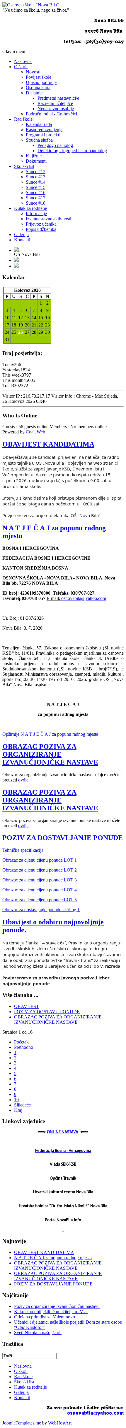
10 (16, 1099)
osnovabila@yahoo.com (83, 598)
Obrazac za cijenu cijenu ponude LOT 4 (39, 889)
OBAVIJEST (26, 1006)
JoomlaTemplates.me (21, 1422)
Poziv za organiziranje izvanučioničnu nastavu (57, 1306)
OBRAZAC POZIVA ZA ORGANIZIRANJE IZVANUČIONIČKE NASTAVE (50, 754)
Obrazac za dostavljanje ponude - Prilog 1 (41, 909)
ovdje (23, 779)
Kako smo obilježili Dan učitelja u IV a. (51, 1311)
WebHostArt (59, 1422)
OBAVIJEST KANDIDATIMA (48, 444)
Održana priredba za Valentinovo (44, 1316)
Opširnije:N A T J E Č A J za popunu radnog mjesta (50, 734)
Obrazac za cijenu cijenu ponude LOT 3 (39, 879)
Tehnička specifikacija (22, 850)
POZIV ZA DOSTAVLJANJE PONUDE (62, 838)
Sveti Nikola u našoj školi (38, 1332)
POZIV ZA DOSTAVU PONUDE (47, 1011)
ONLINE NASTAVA (62, 1132)
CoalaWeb (35, 431)
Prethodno (23, 1047)
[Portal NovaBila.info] (63, 1229)
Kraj (18, 1110)
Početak (21, 1041)
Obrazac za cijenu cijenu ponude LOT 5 (39, 899)
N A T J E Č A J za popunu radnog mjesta (53, 1257)
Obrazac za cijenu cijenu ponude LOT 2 (39, 869)
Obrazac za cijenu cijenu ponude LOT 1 (39, 860)
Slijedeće (22, 1104)
